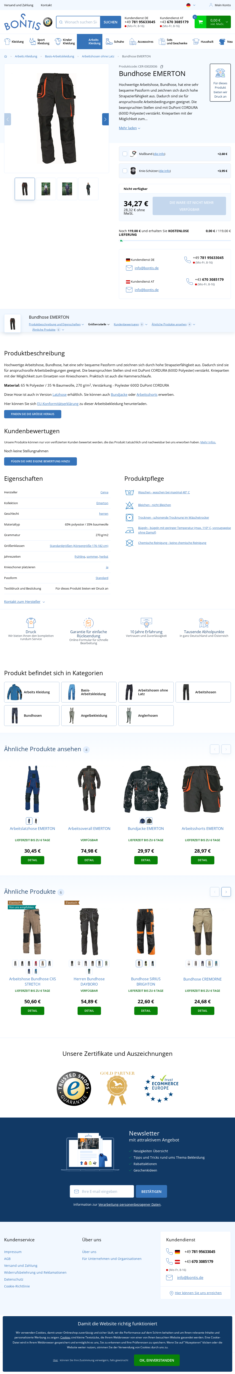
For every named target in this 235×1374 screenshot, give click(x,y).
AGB (7, 1258)
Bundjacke (119, 394)
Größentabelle (97, 324)
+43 (174, 22)
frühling (80, 556)
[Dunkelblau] (29, 821)
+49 (140, 22)
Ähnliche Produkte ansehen (171, 324)
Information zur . (117, 1204)
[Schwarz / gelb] (146, 963)
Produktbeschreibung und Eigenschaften (55, 324)
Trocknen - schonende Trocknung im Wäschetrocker (173, 517)
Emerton (102, 503)
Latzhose (60, 394)
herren (103, 513)
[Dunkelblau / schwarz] (29, 971)
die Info (159, 154)
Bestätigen (151, 1191)
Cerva (104, 492)
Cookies (65, 1337)
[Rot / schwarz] (36, 963)
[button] (105, 119)
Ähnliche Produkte (45, 330)
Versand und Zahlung (18, 5)
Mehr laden (128, 128)
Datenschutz (13, 1279)
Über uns (89, 1252)
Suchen (111, 22)
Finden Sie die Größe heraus (32, 414)
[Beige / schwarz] (42, 963)
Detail (32, 860)
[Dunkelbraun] (92, 963)
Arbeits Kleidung (26, 56)
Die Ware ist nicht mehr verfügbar (191, 206)
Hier (55, 1360)
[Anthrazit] (99, 963)
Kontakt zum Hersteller (22, 601)
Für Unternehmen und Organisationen (112, 1258)
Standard (102, 578)
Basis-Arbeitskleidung (59, 56)
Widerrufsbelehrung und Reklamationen (35, 1272)
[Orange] (36, 821)
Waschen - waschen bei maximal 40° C (164, 492)
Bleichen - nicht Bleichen (154, 505)
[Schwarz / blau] (152, 963)
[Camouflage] (149, 821)
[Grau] (196, 963)
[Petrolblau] (89, 971)
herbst (103, 556)
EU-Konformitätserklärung (57, 403)
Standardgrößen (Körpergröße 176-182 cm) (79, 546)
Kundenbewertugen (128, 324)
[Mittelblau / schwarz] (36, 971)
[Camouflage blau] (49, 963)
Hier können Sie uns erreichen (198, 1293)
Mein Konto (223, 5)
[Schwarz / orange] (139, 963)
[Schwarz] (22, 963)
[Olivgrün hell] (209, 963)
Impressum (13, 1252)
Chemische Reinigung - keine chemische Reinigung (172, 543)
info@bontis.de (147, 268)
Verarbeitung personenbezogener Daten (129, 1204)
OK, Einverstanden (157, 1360)
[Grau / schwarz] (15, 963)
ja (107, 567)
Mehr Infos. (208, 442)
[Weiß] (79, 963)
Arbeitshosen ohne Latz (98, 56)
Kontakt (46, 5)
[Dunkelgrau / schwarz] (29, 963)
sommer (92, 556)
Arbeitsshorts (147, 394)
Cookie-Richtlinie (17, 1286)
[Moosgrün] (106, 963)
